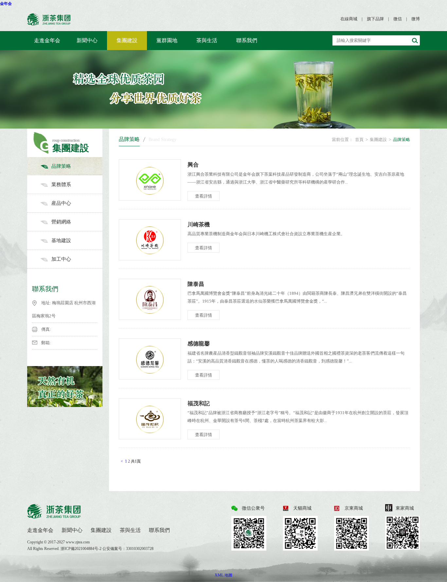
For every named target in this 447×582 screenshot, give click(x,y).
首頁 (359, 139)
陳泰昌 (196, 284)
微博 (415, 18)
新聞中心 (87, 40)
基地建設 (61, 240)
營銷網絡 (61, 221)
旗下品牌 (375, 18)
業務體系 (61, 184)
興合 (193, 165)
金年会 (6, 3)
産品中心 (61, 203)
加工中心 (61, 259)
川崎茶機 (199, 224)
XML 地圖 (223, 575)
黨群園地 (166, 40)
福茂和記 (199, 403)
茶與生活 (206, 40)
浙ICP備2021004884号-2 (81, 548)
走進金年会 (47, 40)
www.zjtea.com (78, 542)
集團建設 (126, 40)
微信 (397, 18)
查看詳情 (203, 196)
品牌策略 (61, 166)
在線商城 (348, 18)
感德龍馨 (199, 344)
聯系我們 (246, 40)
